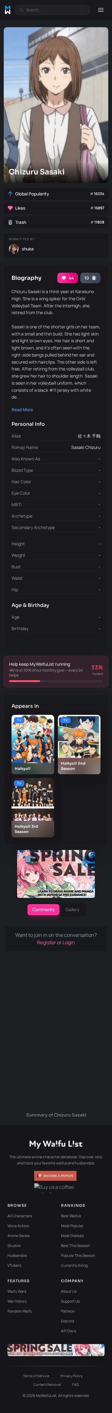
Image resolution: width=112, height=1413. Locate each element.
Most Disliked (72, 1235)
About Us (69, 1291)
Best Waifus (71, 1216)
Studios (14, 1245)
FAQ (75, 1384)
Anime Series (18, 1235)
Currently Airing (74, 1265)
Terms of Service (36, 1375)
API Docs (68, 1331)
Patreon (68, 1311)
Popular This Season (78, 1255)
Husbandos (17, 1255)
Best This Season (75, 1245)
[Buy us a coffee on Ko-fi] (56, 1188)
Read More (22, 409)
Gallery (73, 909)
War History (17, 1301)
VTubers (14, 1265)
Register (47, 942)
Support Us (70, 1301)
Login (69, 942)
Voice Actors (18, 1225)
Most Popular (72, 1225)
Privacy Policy (71, 1375)
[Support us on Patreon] (56, 1176)
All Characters (19, 1216)
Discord (67, 1321)
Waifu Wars (16, 1291)
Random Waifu (19, 1311)
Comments (43, 909)
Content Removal (47, 1384)
